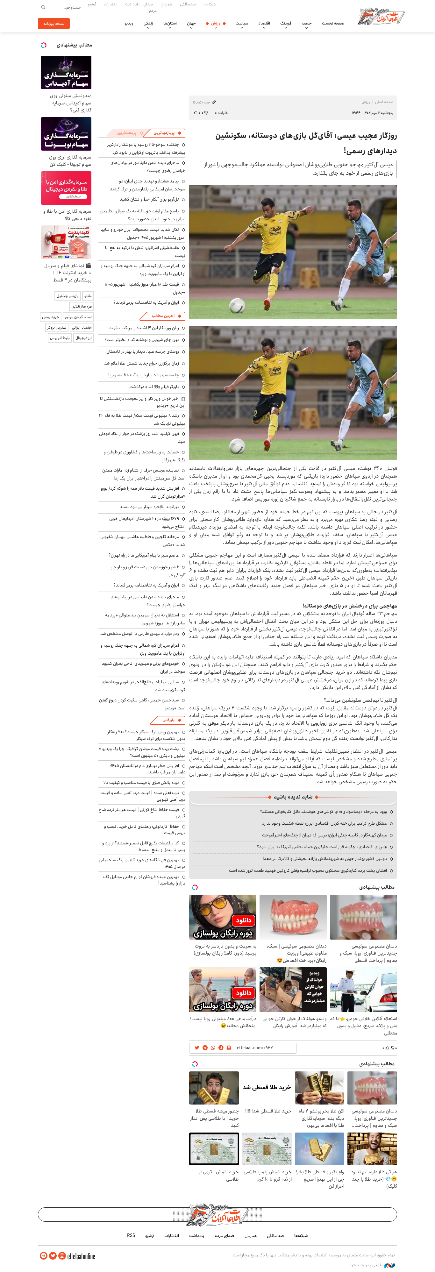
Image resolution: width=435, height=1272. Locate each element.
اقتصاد (264, 23)
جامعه (307, 23)
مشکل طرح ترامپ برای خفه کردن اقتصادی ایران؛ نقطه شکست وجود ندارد (324, 823)
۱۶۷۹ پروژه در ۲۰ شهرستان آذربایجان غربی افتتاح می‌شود (147, 522)
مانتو (88, 296)
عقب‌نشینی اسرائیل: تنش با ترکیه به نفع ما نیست (145, 251)
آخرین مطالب (163, 316)
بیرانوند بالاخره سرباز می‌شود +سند (149, 506)
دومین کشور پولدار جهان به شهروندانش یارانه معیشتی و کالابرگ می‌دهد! (325, 858)
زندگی (148, 23)
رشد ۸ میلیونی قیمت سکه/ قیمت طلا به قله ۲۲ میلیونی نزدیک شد (142, 419)
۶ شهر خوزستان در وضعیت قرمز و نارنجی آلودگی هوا (148, 571)
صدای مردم (150, 7)
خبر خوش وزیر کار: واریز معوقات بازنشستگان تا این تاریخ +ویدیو (142, 402)
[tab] (167, 133)
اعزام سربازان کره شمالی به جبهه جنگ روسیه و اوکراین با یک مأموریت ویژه (143, 269)
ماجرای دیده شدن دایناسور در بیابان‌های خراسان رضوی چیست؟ (148, 166)
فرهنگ (285, 23)
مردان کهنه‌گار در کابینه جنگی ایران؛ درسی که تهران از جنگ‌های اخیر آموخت (324, 835)
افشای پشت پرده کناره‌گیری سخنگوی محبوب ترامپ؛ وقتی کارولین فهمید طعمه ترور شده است (308, 870)
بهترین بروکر (56, 327)
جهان (191, 23)
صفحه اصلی (384, 102)
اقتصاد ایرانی (82, 327)
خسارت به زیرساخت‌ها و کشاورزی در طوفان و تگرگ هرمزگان (144, 456)
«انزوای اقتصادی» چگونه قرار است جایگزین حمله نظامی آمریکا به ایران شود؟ (322, 846)
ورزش (215, 23)
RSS (131, 1235)
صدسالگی (188, 4)
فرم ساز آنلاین (81, 306)
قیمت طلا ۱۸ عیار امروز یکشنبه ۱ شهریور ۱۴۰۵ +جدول (145, 288)
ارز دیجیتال (83, 338)
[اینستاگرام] (62, 1256)
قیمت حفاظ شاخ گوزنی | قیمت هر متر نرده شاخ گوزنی (142, 813)
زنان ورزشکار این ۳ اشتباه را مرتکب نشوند (144, 327)
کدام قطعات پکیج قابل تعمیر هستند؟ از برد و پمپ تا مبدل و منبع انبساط (143, 846)
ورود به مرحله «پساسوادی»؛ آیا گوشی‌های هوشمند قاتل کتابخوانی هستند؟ (323, 811)
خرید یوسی (50, 317)
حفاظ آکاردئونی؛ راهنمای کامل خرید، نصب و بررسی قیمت (144, 829)
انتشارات (111, 4)
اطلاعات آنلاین (381, 16)
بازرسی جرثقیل (68, 296)
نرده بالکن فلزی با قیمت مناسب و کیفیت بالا (141, 782)
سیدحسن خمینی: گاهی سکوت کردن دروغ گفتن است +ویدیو (142, 704)
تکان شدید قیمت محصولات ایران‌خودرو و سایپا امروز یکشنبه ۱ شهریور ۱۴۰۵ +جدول (143, 233)
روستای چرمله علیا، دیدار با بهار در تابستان (142, 351)
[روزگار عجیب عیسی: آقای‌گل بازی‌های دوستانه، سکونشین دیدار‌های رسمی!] (293, 252)
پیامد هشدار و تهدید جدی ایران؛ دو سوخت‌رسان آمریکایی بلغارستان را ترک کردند (147, 185)
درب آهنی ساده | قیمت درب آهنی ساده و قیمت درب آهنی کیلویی (142, 796)
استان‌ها (170, 23)
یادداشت (132, 4)
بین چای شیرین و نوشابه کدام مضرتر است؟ (141, 339)
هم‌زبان (166, 4)
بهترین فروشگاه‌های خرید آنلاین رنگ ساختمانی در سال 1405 (142, 863)
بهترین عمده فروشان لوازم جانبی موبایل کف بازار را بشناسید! (144, 880)
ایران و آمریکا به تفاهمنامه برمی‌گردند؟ (146, 302)
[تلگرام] (43, 1256)
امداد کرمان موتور (78, 317)
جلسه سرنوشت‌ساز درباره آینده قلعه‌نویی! (143, 375)
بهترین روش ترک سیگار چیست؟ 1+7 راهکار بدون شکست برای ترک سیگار (146, 735)
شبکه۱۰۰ (209, 4)
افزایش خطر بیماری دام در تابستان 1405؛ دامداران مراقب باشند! (147, 769)
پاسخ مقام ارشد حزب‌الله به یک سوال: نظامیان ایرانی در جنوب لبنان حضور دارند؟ (142, 215)
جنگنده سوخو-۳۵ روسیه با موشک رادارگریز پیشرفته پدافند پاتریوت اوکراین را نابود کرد (146, 148)
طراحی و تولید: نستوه (367, 1265)
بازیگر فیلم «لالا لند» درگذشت (154, 386)
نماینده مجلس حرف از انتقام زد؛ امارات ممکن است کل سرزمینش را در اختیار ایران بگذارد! (143, 474)
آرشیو (92, 4)
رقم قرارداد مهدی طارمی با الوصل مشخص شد (139, 633)
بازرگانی (168, 720)
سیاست (242, 23)
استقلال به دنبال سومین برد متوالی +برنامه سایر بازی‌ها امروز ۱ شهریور (145, 619)
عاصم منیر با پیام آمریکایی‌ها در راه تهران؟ (144, 555)
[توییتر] (53, 1256)
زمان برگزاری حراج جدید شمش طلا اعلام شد (141, 363)
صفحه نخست (333, 23)
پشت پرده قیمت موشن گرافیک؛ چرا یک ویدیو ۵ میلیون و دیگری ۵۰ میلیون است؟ (142, 752)
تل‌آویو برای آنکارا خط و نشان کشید (149, 199)
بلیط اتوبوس (60, 338)
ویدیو (129, 23)
